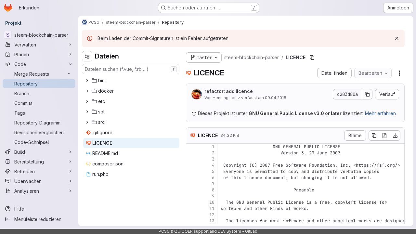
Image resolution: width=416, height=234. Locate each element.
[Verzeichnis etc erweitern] (87, 101)
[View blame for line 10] (192, 202)
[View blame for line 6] (192, 178)
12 (211, 214)
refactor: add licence (228, 91)
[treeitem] (131, 80)
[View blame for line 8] (192, 190)
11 (211, 208)
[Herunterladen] (395, 135)
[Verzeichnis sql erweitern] (87, 112)
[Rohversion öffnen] (384, 135)
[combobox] (130, 69)
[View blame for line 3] (192, 159)
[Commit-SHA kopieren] (367, 94)
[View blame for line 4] (192, 165)
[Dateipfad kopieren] (312, 57)
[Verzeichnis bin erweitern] (87, 80)
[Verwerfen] (397, 38)
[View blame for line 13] (192, 221)
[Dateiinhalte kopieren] (374, 135)
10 (211, 202)
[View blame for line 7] (192, 184)
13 (211, 221)
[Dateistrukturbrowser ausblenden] (87, 56)
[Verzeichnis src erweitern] (87, 122)
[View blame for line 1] (192, 147)
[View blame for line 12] (192, 215)
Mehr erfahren (380, 113)
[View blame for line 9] (192, 196)
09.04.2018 (275, 97)
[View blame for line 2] (192, 153)
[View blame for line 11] (192, 208)
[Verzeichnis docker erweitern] (87, 91)
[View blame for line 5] (192, 171)
